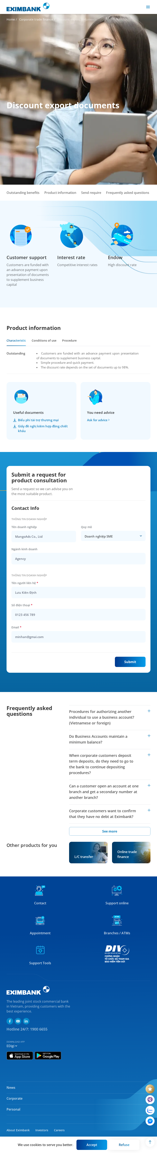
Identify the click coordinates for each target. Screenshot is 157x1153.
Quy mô (86, 527)
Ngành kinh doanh (24, 549)
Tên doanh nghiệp (24, 527)
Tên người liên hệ (24, 583)
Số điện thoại (22, 605)
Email (16, 627)
